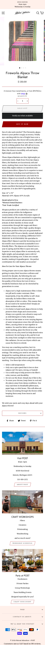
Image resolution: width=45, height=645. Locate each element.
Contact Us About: (22, 617)
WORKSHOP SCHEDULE (22, 543)
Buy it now (22, 124)
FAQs (22, 609)
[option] (22, 4)
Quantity (22, 96)
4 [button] (25, 68)
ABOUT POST (22, 484)
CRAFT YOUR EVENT (22, 602)
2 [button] (22, 68)
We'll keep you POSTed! (22, 624)
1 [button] (19, 68)
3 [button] (23, 68)
